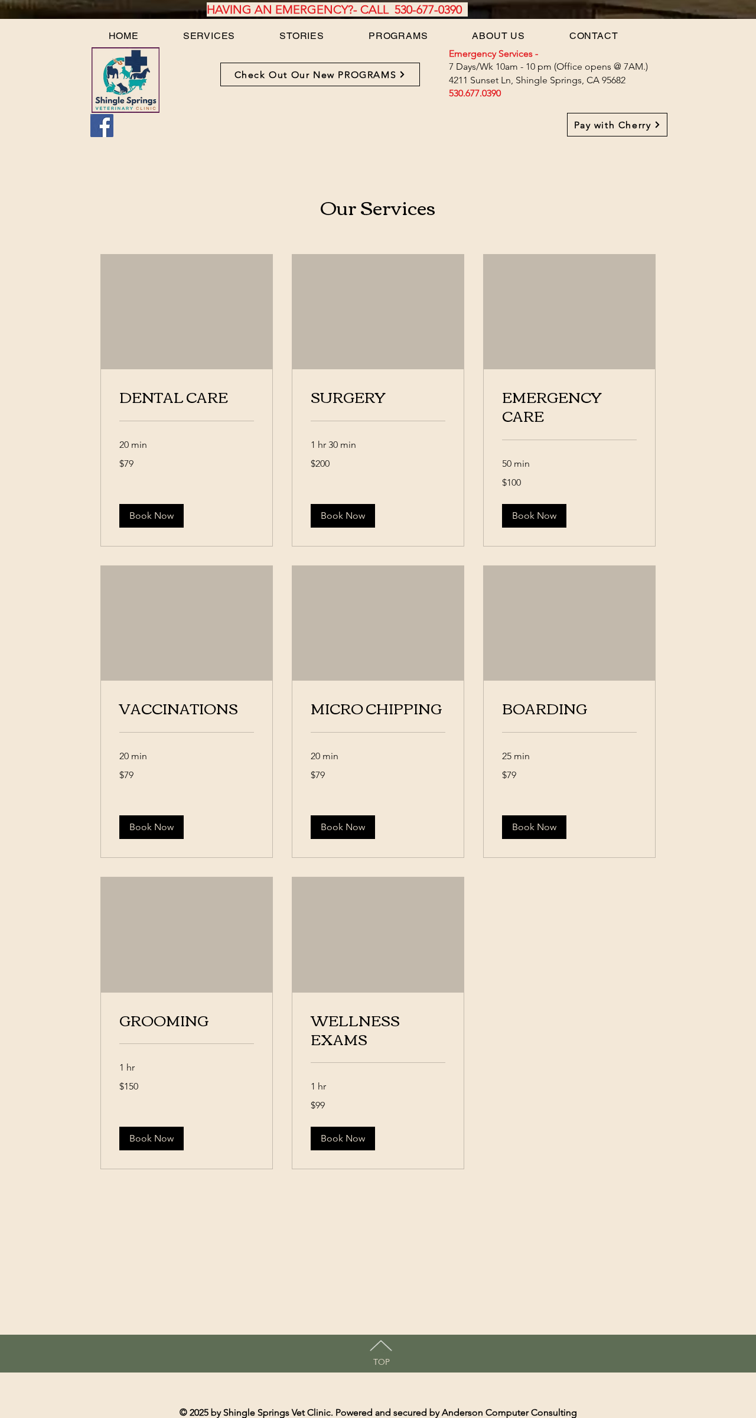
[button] (151, 516)
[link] (186, 397)
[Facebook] (101, 125)
